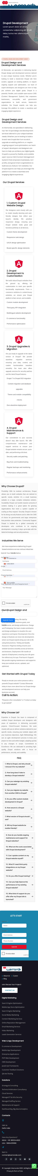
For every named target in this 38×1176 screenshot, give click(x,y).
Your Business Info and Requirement (14, 584)
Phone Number (6, 575)
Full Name (4, 557)
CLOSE (4, 625)
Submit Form (8, 620)
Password (4, 610)
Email (3, 566)
